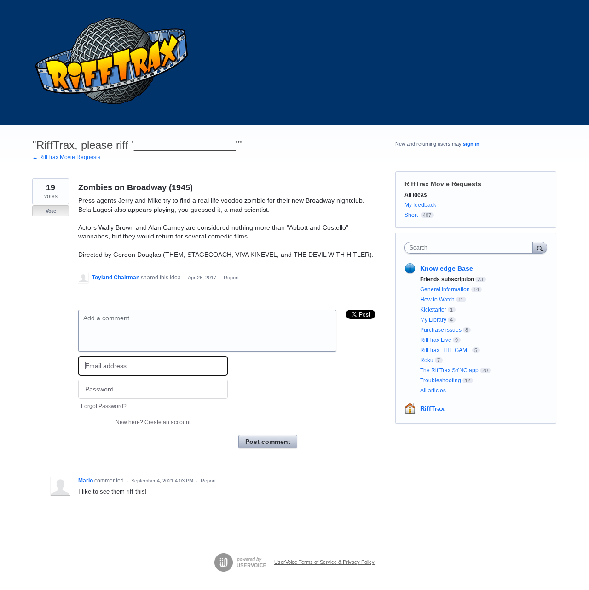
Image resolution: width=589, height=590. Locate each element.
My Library (433, 320)
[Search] (539, 247)
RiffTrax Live (435, 340)
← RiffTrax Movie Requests (66, 157)
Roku (426, 360)
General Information (445, 289)
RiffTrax (432, 408)
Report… (234, 277)
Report (208, 480)
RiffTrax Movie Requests (442, 183)
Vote (51, 211)
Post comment (267, 441)
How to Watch (437, 299)
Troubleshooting (440, 380)
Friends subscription (447, 279)
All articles (433, 390)
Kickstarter (433, 309)
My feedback (420, 205)
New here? (153, 422)
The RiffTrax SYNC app (449, 370)
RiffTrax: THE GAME (445, 350)
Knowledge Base (446, 268)
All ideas (415, 195)
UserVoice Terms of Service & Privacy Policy (324, 562)
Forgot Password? (104, 406)
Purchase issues (441, 330)
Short (411, 215)
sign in (471, 144)
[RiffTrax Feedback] (112, 62)
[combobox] (471, 247)
